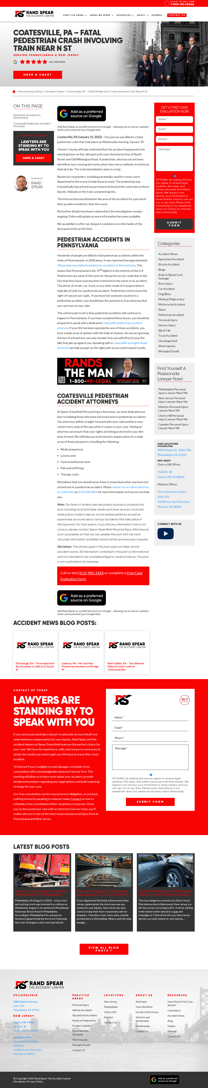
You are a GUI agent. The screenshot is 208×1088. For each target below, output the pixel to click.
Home (14, 92)
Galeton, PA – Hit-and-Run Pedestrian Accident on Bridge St (80, 666)
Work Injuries (167, 346)
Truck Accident (168, 335)
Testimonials (143, 1025)
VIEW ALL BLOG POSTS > (104, 949)
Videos (171, 1025)
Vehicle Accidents (82, 1010)
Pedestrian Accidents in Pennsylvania (27, 116)
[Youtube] (38, 1063)
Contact (76, 799)
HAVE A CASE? (38, 74)
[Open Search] (192, 17)
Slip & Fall (164, 330)
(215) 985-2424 (91, 573)
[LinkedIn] (23, 1063)
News (162, 309)
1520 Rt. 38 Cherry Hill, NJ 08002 (25, 1026)
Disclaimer (19, 1081)
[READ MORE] (42, 870)
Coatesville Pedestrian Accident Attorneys (32, 125)
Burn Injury (165, 283)
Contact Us (177, 15)
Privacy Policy (35, 1081)
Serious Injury (167, 325)
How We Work (144, 1006)
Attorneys (141, 1001)
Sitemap (172, 1031)
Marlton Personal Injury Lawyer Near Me (173, 408)
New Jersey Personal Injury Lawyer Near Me (173, 399)
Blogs (161, 269)
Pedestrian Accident (171, 315)
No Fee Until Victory (147, 1012)
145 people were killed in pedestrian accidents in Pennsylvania (96, 265)
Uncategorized (167, 341)
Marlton (108, 1017)
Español (157, 15)
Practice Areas (73, 15)
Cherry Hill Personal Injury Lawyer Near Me (173, 417)
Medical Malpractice (171, 299)
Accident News (54, 91)
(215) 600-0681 (87, 492)
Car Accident (166, 289)
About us (144, 995)
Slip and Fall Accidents (84, 1015)
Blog (170, 1020)
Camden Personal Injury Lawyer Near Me (173, 426)
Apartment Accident (171, 259)
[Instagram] (31, 1063)
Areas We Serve (100, 15)
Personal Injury (167, 320)
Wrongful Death (168, 351)
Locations (114, 995)
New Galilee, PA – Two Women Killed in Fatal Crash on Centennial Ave (126, 666)
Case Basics (174, 1010)
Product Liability (81, 1025)
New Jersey (110, 1001)
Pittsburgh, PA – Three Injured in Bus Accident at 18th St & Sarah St (35, 666)
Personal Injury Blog (30, 91)
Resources (124, 15)
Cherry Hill (110, 1012)
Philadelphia (111, 1006)
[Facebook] (15, 1063)
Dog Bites (164, 294)
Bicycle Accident (169, 264)
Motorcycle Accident (171, 304)
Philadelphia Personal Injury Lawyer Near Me (173, 391)
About (141, 15)
